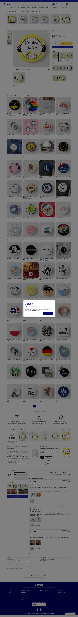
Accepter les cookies (48, 313)
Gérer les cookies (38, 313)
